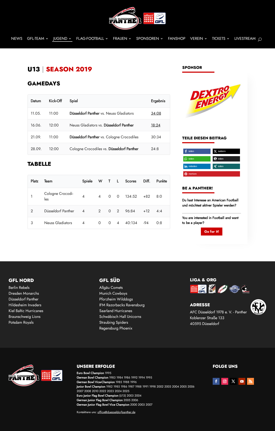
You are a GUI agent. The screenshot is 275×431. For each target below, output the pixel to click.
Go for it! (211, 231)
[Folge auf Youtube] (241, 381)
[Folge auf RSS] (250, 381)
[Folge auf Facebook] (216, 381)
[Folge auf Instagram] (224, 381)
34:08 (156, 113)
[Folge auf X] (233, 381)
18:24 (155, 125)
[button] (197, 151)
